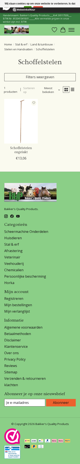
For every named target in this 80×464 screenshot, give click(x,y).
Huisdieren (13, 238)
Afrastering (13, 250)
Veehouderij (14, 263)
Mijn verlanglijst (17, 311)
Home (8, 44)
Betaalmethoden (17, 333)
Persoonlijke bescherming (25, 276)
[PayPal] (47, 441)
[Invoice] (41, 447)
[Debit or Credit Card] (27, 447)
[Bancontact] (41, 441)
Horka (9, 282)
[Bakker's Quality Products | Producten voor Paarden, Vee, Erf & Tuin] (16, 29)
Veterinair (12, 257)
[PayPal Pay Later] (34, 447)
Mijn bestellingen (18, 305)
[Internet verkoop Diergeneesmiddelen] (12, 457)
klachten (11, 385)
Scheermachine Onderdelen (26, 231)
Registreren (13, 298)
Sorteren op (29, 90)
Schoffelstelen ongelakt (21, 150)
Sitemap (10, 372)
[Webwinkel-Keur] (12, 443)
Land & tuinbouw (42, 44)
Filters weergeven (40, 77)
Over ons (11, 353)
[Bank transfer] (34, 441)
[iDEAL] (27, 441)
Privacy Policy (15, 359)
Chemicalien (13, 270)
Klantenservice (16, 346)
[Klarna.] (60, 441)
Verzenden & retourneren (25, 378)
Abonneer (61, 402)
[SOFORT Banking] (54, 441)
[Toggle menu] (71, 30)
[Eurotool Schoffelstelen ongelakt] (21, 121)
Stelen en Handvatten (18, 49)
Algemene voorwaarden (23, 327)
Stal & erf (21, 44)
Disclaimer (12, 340)
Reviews (10, 365)
